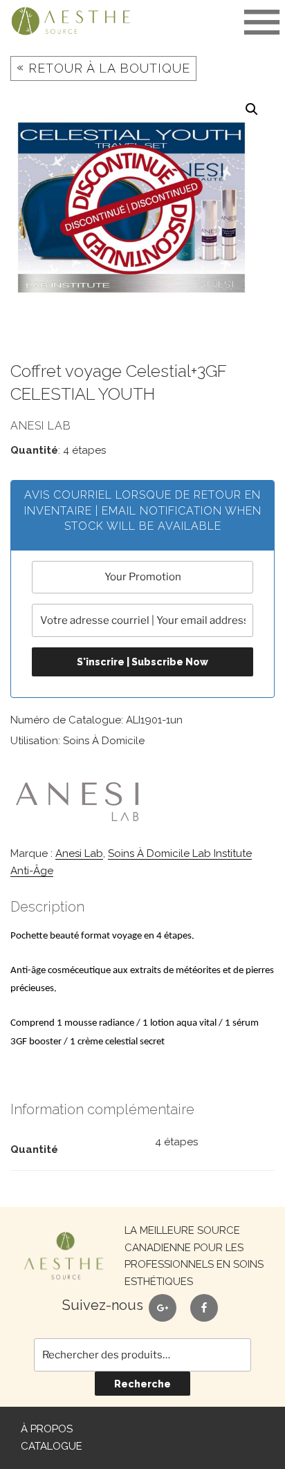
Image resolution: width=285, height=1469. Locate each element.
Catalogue (51, 1446)
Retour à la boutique (103, 67)
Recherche (142, 1383)
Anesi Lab (79, 853)
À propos (47, 1429)
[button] (251, 109)
